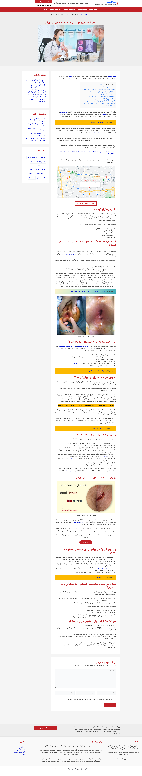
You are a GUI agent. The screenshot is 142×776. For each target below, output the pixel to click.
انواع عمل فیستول (99, 577)
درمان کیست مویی (79, 522)
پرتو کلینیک (111, 2)
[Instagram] (48, 5)
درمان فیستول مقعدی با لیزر (97, 371)
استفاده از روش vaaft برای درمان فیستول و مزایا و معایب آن (88, 291)
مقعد (70, 76)
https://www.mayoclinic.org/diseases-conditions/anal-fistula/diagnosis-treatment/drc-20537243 (87, 153)
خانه (90, 14)
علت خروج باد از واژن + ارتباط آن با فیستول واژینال (35, 100)
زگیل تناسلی (40, 169)
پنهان (101, 85)
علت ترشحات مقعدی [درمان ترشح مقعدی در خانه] (36, 134)
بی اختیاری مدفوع (32, 157)
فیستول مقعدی (83, 14)
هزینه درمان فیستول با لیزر (105, 568)
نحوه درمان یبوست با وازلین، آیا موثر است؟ (35, 125)
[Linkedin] (45, 5)
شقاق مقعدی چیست (19, 750)
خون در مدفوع (41, 165)
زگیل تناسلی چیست (19, 752)
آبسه (75, 363)
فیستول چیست (20, 748)
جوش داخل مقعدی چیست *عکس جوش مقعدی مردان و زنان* (36, 96)
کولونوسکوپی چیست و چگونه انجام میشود (36, 129)
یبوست (105, 456)
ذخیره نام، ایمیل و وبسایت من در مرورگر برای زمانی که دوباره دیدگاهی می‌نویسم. (90, 699)
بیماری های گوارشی (38, 161)
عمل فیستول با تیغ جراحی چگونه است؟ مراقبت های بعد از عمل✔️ (36, 86)
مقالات (23, 754)
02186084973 (86, 542)
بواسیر (104, 114)
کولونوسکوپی (72, 458)
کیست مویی (41, 177)
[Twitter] (50, 5)
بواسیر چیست (21, 746)
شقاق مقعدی (63, 112)
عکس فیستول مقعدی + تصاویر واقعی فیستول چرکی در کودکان (37, 91)
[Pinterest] (43, 5)
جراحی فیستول (70, 254)
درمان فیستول (96, 132)
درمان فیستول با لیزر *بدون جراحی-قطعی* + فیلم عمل (35, 81)
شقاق (31, 169)
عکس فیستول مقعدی (98, 428)
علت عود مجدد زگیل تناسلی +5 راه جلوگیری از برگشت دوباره (36, 120)
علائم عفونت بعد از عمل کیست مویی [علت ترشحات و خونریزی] (35, 139)
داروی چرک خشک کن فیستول (67, 346)
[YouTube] (38, 5)
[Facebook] (40, 5)
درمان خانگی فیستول (83, 346)
